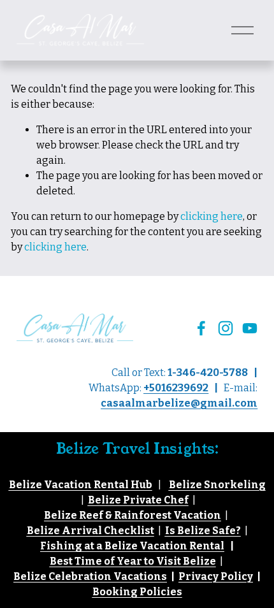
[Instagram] (225, 328)
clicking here (211, 216)
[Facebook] (201, 328)
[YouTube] (249, 328)
